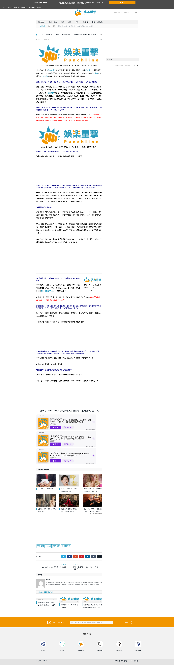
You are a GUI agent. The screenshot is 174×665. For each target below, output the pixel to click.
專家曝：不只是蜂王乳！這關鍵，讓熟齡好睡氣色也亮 (69, 490)
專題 (76, 22)
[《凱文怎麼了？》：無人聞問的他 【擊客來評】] (69, 599)
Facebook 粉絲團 (133, 661)
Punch (39, 39)
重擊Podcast (42, 22)
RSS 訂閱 (117, 661)
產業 (69, 22)
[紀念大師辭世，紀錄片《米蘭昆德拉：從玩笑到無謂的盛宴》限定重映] (46, 598)
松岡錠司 (51, 93)
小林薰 (95, 73)
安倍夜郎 (44, 76)
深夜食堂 (51, 70)
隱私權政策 (124, 661)
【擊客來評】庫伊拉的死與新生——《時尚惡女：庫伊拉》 (69, 510)
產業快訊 (99, 22)
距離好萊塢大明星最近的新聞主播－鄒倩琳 (54, 567)
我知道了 (122, 2)
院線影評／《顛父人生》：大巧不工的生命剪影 (47, 510)
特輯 (93, 22)
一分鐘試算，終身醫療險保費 (45, 489)
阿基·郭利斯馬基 (47, 291)
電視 (62, 22)
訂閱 (126, 622)
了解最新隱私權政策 (81, 3)
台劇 (50, 22)
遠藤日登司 (66, 546)
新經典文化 (89, 70)
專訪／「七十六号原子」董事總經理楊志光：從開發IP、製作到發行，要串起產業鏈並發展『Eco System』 (93, 510)
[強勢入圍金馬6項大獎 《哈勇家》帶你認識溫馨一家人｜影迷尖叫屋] (92, 599)
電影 (55, 22)
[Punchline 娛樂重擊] (85, 12)
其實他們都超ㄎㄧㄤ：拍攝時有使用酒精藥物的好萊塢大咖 (93, 490)
